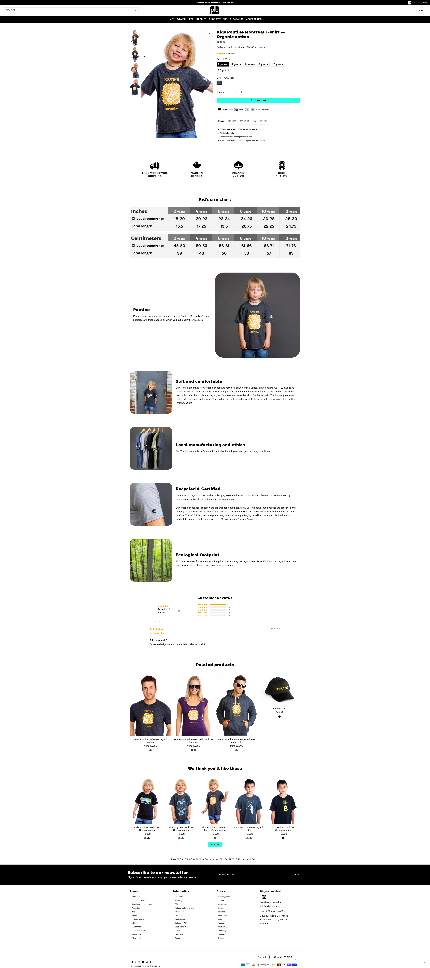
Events (134, 915)
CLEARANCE (236, 19)
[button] (222, 54)
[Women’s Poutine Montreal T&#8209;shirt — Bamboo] (193, 705)
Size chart (232, 121)
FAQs (177, 904)
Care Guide (244, 121)
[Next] (209, 56)
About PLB (136, 897)
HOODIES (201, 19)
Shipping (263, 121)
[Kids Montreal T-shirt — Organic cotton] (147, 801)
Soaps (221, 908)
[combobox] (68, 10)
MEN (172, 19)
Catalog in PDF (181, 923)
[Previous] (144, 56)
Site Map (157, 966)
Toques (221, 923)
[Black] (279, 717)
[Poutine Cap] (279, 689)
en (410, 2)
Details (221, 121)
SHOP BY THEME (218, 19)
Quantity (221, 92)
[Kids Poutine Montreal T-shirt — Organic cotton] (215, 801)
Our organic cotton (139, 900)
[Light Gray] (247, 838)
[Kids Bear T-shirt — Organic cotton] (249, 801)
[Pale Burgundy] (179, 838)
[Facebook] (132, 962)
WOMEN (181, 19)
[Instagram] (147, 962)
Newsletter (179, 934)
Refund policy (137, 934)
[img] (156, 629)
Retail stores (180, 919)
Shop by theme (224, 897)
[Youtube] (142, 962)
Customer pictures (182, 927)
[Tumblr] (139, 962)
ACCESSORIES (254, 19)
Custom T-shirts (138, 919)
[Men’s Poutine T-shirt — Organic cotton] (150, 705)
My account (179, 912)
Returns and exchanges (184, 908)
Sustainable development (142, 904)
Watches (221, 934)
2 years (223, 64)
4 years (236, 64)
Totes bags (222, 931)
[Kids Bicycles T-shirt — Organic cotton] (181, 801)
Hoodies (221, 912)
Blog (133, 912)
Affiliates (135, 923)
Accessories (223, 904)
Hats (220, 919)
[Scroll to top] (425, 962)
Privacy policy (137, 938)
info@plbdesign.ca (270, 906)
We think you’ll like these (215, 768)
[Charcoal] (150, 750)
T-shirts (221, 900)
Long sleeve (223, 915)
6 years (250, 64)
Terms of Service (138, 931)
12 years (223, 70)
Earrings (221, 938)
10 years (277, 64)
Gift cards (178, 915)
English (262, 957)
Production (136, 908)
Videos (178, 931)
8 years (263, 64)
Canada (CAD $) (421, 2)
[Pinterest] (135, 962)
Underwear (222, 927)
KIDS (191, 19)
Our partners (136, 927)
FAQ (254, 121)
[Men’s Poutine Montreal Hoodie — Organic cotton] (236, 705)
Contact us (179, 938)
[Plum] (192, 750)
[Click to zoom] (209, 33)
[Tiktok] (150, 962)
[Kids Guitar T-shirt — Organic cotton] (283, 801)
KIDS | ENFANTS (186, 859)
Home (173, 859)
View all (215, 844)
